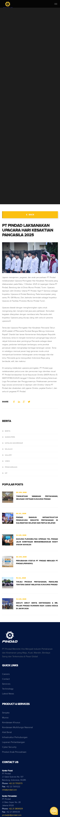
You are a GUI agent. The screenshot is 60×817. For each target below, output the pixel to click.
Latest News (8, 693)
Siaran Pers (10, 437)
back (31, 214)
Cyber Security (9, 747)
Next (53, 257)
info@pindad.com (9, 790)
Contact (6, 679)
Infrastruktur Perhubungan (14, 737)
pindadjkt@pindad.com (11, 815)
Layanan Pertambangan (13, 742)
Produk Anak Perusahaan (14, 752)
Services (6, 684)
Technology (7, 689)
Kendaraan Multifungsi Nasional (17, 727)
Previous (6, 257)
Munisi (5, 717)
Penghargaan (11, 467)
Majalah (9, 449)
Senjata (5, 712)
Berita (7, 431)
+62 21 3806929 (16, 809)
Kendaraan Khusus (11, 722)
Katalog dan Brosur (14, 443)
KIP (6, 473)
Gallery (8, 455)
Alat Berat (7, 732)
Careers (6, 674)
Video (7, 461)
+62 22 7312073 (15, 783)
